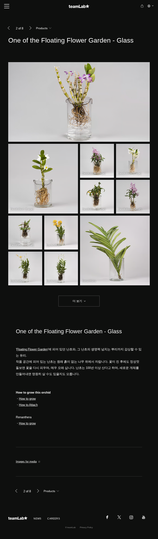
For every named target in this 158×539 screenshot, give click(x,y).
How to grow (27, 398)
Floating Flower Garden (32, 349)
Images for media (26, 461)
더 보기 (77, 301)
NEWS (37, 518)
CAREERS (53, 518)
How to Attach (28, 405)
